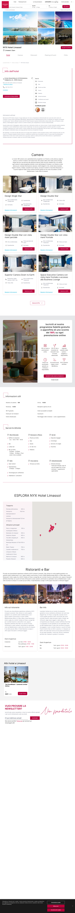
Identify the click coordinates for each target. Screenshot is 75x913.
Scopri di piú (54, 379)
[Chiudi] (72, 906)
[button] (19, 184)
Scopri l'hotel (22, 693)
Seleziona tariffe (28, 209)
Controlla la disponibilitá (11, 96)
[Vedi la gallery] (16, 674)
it (71, 1)
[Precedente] (4, 184)
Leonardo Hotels (6, 62)
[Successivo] (35, 184)
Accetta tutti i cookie (56, 910)
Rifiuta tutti (55, 906)
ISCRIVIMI (35, 718)
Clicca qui (19, 721)
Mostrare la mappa (8, 84)
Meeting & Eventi (22, 1)
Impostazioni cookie (55, 902)
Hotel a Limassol (15, 62)
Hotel (15, 1)
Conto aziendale (65, 1)
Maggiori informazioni (11, 210)
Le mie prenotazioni (37, 1)
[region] (37, 906)
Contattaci (5, 90)
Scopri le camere (66, 47)
